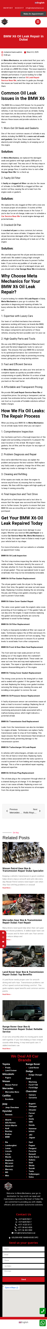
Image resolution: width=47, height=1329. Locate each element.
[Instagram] (3, 937)
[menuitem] (39, 3)
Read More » (7, 888)
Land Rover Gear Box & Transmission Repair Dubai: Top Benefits (23, 973)
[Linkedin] (3, 946)
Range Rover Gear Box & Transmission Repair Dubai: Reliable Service (22, 1029)
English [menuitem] (24, 1322)
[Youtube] (3, 941)
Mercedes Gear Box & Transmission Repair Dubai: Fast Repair (22, 921)
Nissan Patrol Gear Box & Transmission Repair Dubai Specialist (23, 869)
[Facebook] (3, 933)
